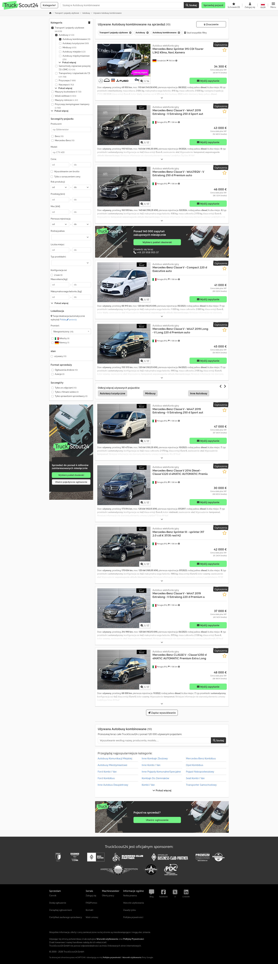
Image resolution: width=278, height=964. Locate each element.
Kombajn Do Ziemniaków (155, 778)
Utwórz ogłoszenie (157, 820)
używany (60, 356)
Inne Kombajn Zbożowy (155, 758)
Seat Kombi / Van (195, 778)
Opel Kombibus (194, 765)
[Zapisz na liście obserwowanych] (224, 50)
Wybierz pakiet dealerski (71, 475)
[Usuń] (130, 33)
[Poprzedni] (100, 64)
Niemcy (64, 342)
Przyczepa (67, 80)
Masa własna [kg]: (59, 279)
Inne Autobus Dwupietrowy (113, 784)
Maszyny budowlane (68, 91)
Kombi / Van (148, 784)
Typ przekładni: (58, 256)
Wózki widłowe (65, 95)
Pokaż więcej (163, 790)
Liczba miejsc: (58, 244)
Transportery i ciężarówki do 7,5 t (74, 75)
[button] (273, 5)
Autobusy (66, 34)
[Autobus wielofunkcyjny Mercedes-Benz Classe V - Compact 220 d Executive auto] (123, 282)
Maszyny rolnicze (66, 100)
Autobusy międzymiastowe (76, 57)
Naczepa (66, 84)
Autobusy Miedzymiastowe (112, 765)
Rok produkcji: (58, 181)
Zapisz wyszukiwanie (163, 712)
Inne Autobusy (198, 393)
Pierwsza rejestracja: (61, 218)
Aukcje (59, 374)
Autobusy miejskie (74, 51)
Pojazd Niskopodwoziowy (200, 771)
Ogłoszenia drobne (66, 369)
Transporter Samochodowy (201, 784)
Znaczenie (211, 24)
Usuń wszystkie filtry (196, 32)
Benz (59, 136)
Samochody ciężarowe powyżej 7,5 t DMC (74, 67)
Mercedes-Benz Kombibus (201, 758)
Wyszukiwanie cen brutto (66, 171)
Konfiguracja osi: (59, 270)
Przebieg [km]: (58, 193)
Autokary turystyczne (76, 43)
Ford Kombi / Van (107, 771)
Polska (68, 319)
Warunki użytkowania (131, 957)
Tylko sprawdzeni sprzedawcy (71, 396)
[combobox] (71, 331)
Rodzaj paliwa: (58, 230)
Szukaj (192, 5)
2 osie (58, 275)
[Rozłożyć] (161, 97)
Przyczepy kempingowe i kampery (72, 106)
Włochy (64, 338)
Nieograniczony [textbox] (63, 331)
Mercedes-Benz (64, 140)
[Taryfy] (71, 446)
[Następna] (147, 64)
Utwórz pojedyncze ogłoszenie (71, 481)
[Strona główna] (50, 13)
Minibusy (69, 47)
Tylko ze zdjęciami (65, 387)
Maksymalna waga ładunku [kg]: (66, 291)
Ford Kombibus (106, 778)
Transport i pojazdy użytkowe (69, 29)
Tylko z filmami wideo (67, 391)
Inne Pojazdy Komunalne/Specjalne (161, 771)
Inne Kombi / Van (151, 765)
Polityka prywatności (112, 957)
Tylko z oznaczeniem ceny (67, 176)
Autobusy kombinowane (76, 39)
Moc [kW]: (55, 206)
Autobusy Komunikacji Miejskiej (115, 758)
